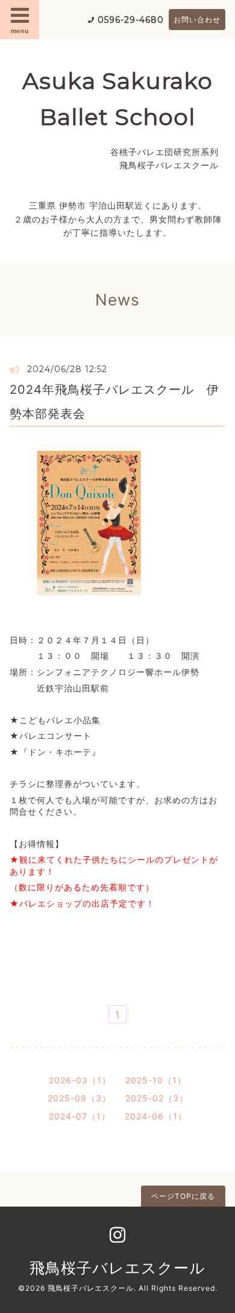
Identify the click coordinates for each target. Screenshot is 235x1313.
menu (20, 30)
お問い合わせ (197, 19)
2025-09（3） (79, 1098)
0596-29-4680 (131, 19)
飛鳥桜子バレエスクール (117, 1268)
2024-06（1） (156, 1116)
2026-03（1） (80, 1080)
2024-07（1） (79, 1116)
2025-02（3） (156, 1098)
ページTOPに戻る (183, 1196)
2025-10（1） (155, 1080)
